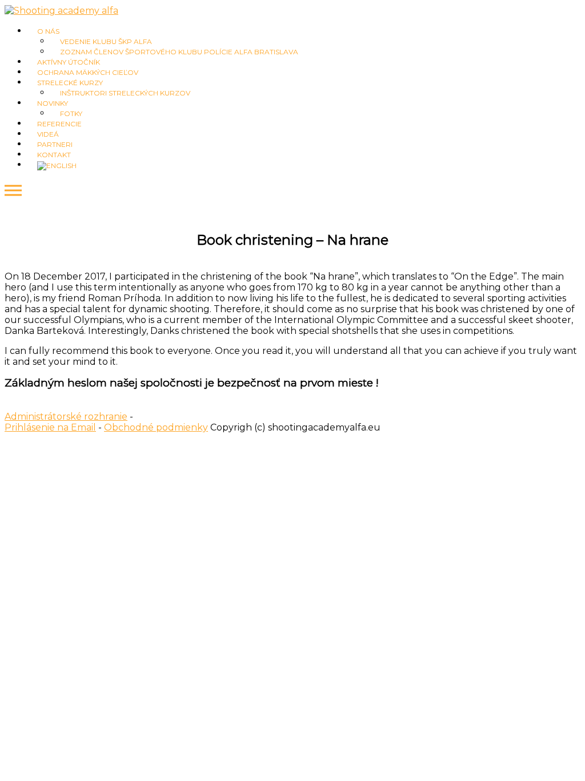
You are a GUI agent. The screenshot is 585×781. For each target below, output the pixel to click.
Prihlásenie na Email (50, 427)
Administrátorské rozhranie (66, 416)
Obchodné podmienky (156, 427)
